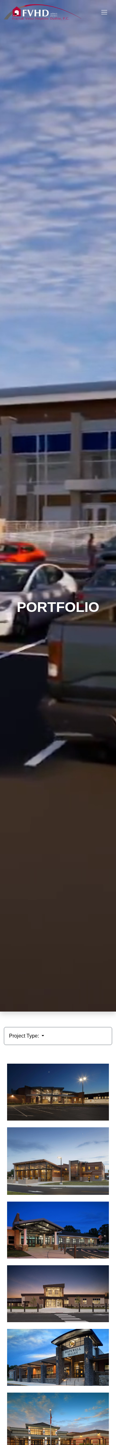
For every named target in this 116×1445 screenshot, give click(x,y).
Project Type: (24, 1036)
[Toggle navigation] (104, 12)
